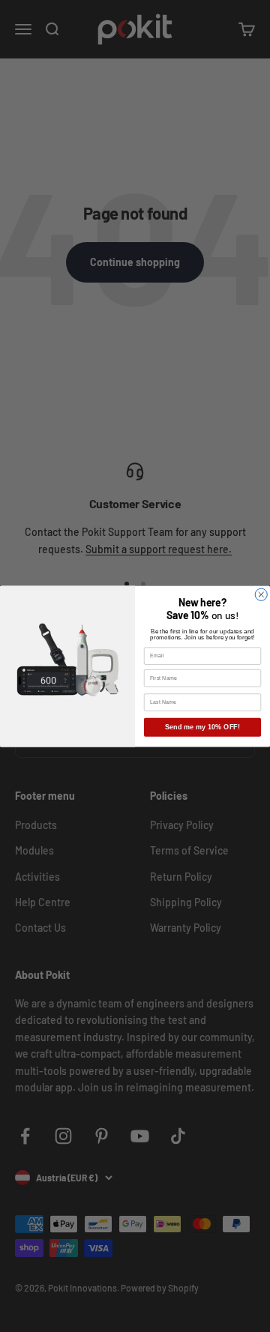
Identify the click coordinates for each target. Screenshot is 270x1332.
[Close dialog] (261, 594)
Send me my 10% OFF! (202, 727)
